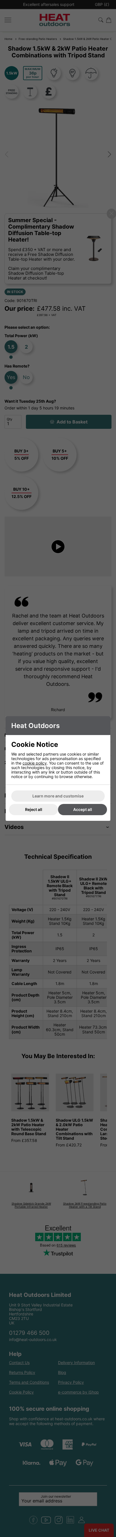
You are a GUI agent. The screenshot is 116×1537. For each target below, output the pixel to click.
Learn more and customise (58, 796)
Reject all (33, 809)
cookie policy (35, 763)
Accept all (82, 809)
